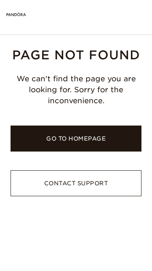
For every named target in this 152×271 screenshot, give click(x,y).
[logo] (16, 15)
